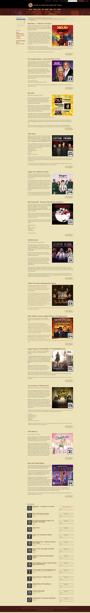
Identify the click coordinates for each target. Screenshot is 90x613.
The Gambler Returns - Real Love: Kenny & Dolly (44, 59)
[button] (87, 1)
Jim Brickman (34, 599)
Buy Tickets (69, 54)
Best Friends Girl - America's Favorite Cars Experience (45, 202)
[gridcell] (17, 26)
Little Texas (32, 134)
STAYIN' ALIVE (33, 240)
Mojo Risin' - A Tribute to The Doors (40, 24)
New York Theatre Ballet (36, 463)
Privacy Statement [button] (45, 610)
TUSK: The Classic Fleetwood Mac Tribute (42, 283)
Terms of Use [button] (51, 610)
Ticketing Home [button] (48, 1)
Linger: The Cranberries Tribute (38, 172)
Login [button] (33, 17)
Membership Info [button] (32, 20)
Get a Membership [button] (37, 17)
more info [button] (33, 507)
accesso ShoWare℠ (52, 608)
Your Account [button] (81, 1)
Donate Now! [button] (55, 1)
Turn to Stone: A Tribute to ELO (38, 386)
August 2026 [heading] (21, 19)
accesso (66, 608)
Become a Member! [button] (63, 1)
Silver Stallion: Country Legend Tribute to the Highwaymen (47, 316)
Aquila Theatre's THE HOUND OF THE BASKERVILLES (46, 349)
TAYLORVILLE (33, 432)
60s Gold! (31, 93)
